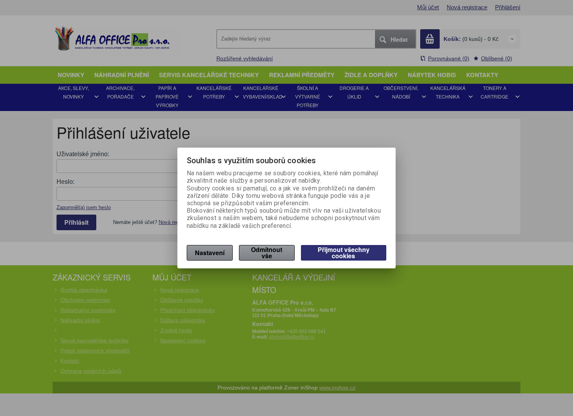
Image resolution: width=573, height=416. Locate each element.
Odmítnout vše (266, 252)
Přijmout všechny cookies (344, 252)
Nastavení (210, 252)
